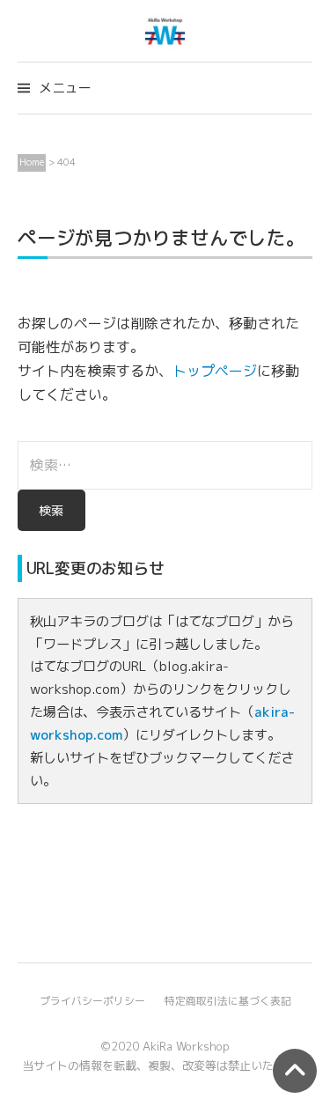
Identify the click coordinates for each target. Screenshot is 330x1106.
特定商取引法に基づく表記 (228, 1000)
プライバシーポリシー (92, 1000)
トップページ (214, 370)
